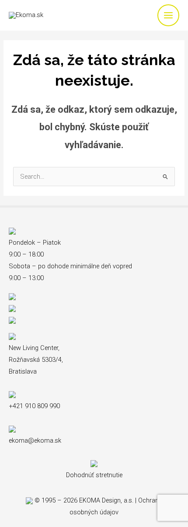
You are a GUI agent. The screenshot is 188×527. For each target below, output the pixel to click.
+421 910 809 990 (34, 406)
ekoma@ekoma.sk (35, 440)
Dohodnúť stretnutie (94, 475)
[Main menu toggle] (168, 15)
